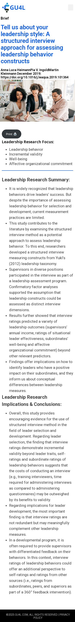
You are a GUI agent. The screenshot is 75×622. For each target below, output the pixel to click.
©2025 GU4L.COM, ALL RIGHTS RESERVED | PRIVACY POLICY (38, 616)
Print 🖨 (11, 134)
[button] (70, 7)
